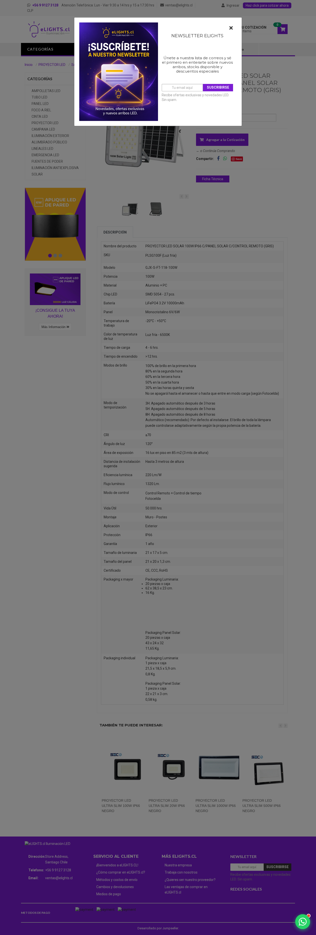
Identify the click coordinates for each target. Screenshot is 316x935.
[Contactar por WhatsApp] (302, 921)
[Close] (231, 28)
